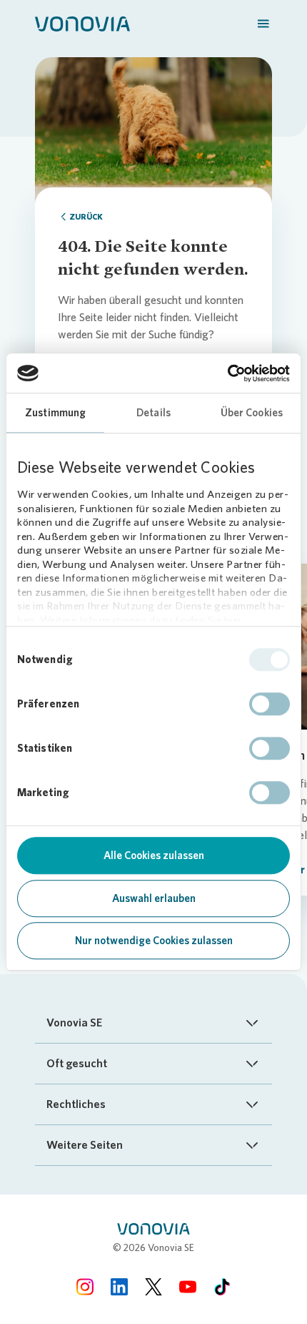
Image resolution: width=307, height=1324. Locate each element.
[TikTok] (222, 1286)
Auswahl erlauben (154, 898)
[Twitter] (153, 1286)
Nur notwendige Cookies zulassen (154, 940)
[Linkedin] (119, 1286)
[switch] (269, 703)
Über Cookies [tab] (252, 412)
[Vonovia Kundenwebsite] (82, 22)
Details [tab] (153, 412)
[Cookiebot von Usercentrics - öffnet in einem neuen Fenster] (227, 373)
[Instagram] (85, 1286)
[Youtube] (187, 1286)
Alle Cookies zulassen (154, 855)
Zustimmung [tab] (55, 412)
